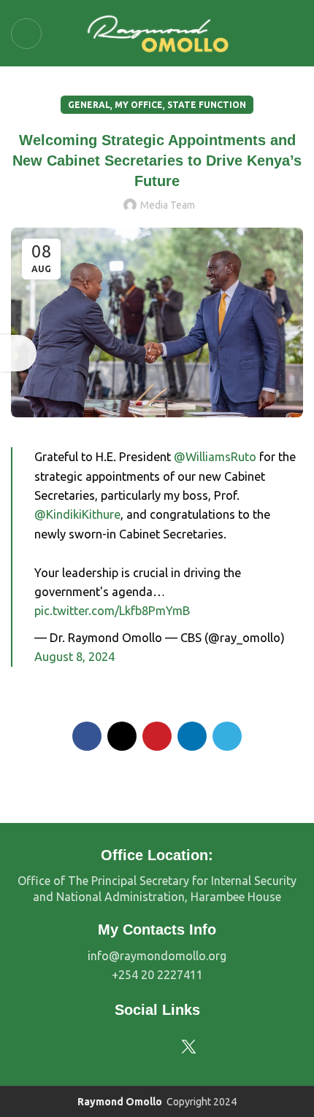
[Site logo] (157, 32)
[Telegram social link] (227, 736)
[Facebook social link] (87, 736)
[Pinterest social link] (157, 736)
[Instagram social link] (145, 1047)
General (89, 104)
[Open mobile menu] (26, 33)
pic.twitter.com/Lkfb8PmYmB (112, 610)
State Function (206, 104)
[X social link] (122, 736)
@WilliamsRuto (215, 456)
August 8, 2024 (74, 656)
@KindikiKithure (77, 514)
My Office (139, 104)
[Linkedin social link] (192, 736)
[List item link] (157, 956)
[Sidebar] (18, 353)
